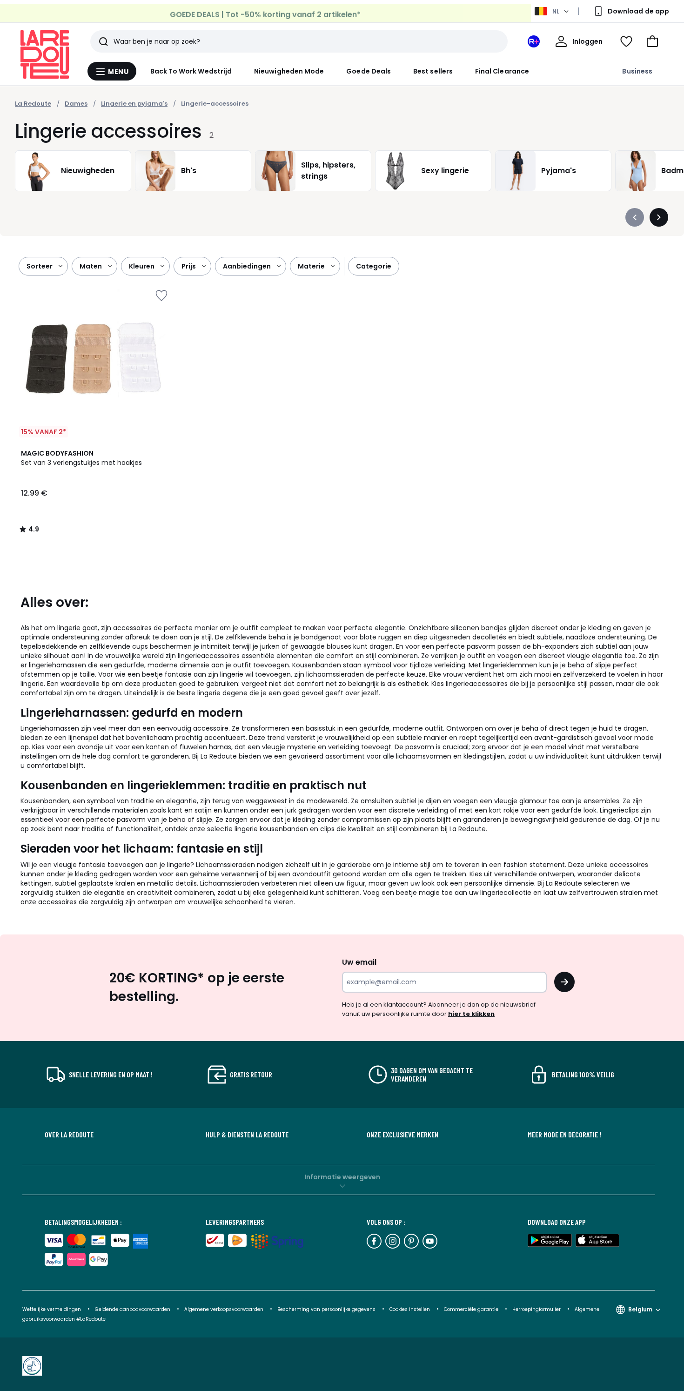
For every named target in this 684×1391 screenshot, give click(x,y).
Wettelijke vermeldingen (51, 1309)
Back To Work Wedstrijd (191, 71)
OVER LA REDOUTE (69, 1134)
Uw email (359, 962)
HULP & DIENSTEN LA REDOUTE (247, 1134)
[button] (652, 41)
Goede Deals (368, 71)
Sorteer (40, 266)
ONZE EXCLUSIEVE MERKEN (402, 1134)
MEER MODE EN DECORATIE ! (564, 1134)
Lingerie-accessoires (214, 103)
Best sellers (433, 71)
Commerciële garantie (472, 1309)
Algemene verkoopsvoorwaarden (223, 1309)
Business (637, 71)
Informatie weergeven (342, 1177)
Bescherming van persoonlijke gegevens (327, 1309)
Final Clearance (502, 71)
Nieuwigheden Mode (289, 71)
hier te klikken (471, 1013)
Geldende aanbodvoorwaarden (132, 1309)
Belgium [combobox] (640, 1309)
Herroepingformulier (537, 1309)
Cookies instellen (410, 1309)
